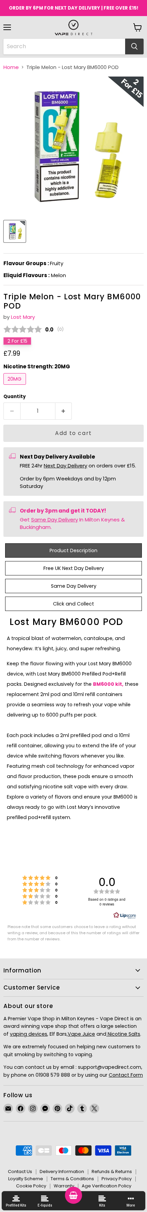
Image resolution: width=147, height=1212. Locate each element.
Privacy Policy (117, 1178)
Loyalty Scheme (25, 1178)
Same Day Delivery (54, 519)
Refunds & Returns (112, 1171)
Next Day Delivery (65, 465)
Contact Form (126, 1075)
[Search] (134, 46)
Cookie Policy (31, 1186)
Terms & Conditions (72, 1178)
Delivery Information (62, 1171)
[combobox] (64, 46)
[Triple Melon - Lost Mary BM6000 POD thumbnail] (15, 231)
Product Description (73, 550)
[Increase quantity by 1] (63, 411)
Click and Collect (73, 603)
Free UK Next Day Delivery (73, 568)
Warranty (64, 1186)
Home (11, 67)
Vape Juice (81, 1034)
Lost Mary (23, 317)
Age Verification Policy (106, 1186)
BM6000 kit (107, 684)
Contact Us (20, 1171)
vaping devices (28, 1034)
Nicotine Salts (123, 1034)
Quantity (14, 396)
